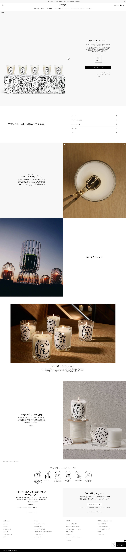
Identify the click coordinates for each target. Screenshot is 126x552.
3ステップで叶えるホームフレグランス (74, 529)
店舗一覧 (4, 536)
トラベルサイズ (69, 534)
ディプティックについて (86, 8)
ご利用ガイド (5, 523)
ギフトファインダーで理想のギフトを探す (43, 531)
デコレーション (75, 8)
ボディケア (67, 8)
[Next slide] (68, 58)
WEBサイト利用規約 (102, 523)
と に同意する (27, 507)
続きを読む (103, 51)
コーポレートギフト (38, 534)
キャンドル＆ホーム (58, 8)
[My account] (121, 5)
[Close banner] (124, 1)
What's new (36, 8)
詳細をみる (77, 1)
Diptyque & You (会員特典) (39, 529)
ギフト (42, 8)
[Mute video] (124, 144)
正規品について (101, 534)
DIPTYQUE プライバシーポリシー (104, 529)
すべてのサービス (38, 536)
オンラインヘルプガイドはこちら (94, 512)
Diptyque (4, 461)
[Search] (3, 5)
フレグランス (49, 8)
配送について (5, 526)
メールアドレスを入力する (31, 501)
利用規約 (19, 507)
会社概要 (99, 531)
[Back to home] (63, 5)
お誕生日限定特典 (38, 526)
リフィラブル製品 (69, 531)
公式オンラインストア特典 (39, 523)
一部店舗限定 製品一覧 (7, 534)
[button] (116, 5)
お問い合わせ (5, 531)
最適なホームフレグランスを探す (73, 526)
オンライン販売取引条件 (103, 526)
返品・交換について (7, 529)
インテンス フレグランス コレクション (74, 536)
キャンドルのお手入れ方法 (71, 523)
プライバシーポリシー (27, 507)
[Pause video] (94, 180)
